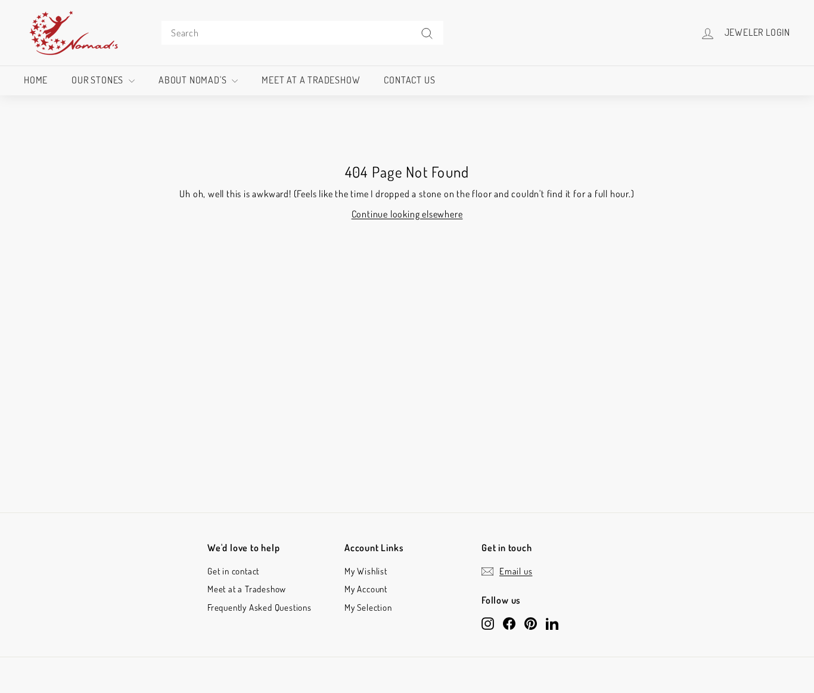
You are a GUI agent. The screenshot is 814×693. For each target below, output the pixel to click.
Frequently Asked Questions (259, 607)
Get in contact (233, 571)
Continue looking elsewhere (407, 214)
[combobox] (302, 32)
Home (36, 80)
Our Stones (99, 80)
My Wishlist (365, 571)
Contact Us (409, 80)
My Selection (368, 607)
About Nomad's (194, 80)
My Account (365, 589)
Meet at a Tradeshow (311, 80)
